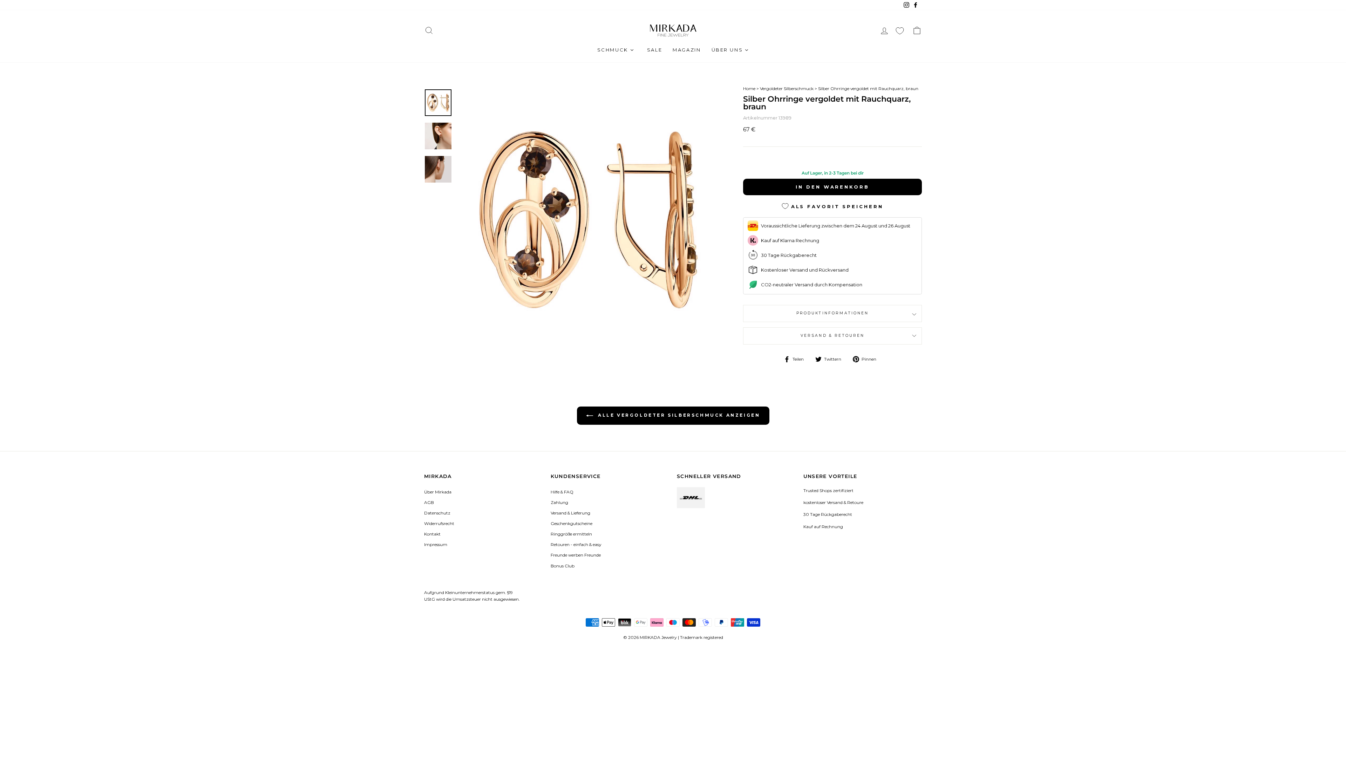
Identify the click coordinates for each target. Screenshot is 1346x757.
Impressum (435, 544)
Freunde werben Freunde (576, 555)
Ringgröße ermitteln (571, 534)
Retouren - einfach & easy (576, 544)
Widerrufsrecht (439, 523)
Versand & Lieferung (570, 513)
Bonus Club (563, 565)
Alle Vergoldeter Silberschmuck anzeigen (678, 415)
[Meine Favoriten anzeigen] (900, 30)
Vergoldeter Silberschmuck (787, 88)
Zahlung (559, 502)
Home (749, 88)
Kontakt (432, 534)
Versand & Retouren (833, 335)
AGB (429, 502)
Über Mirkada (437, 492)
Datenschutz (437, 513)
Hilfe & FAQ (562, 492)
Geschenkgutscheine (571, 523)
